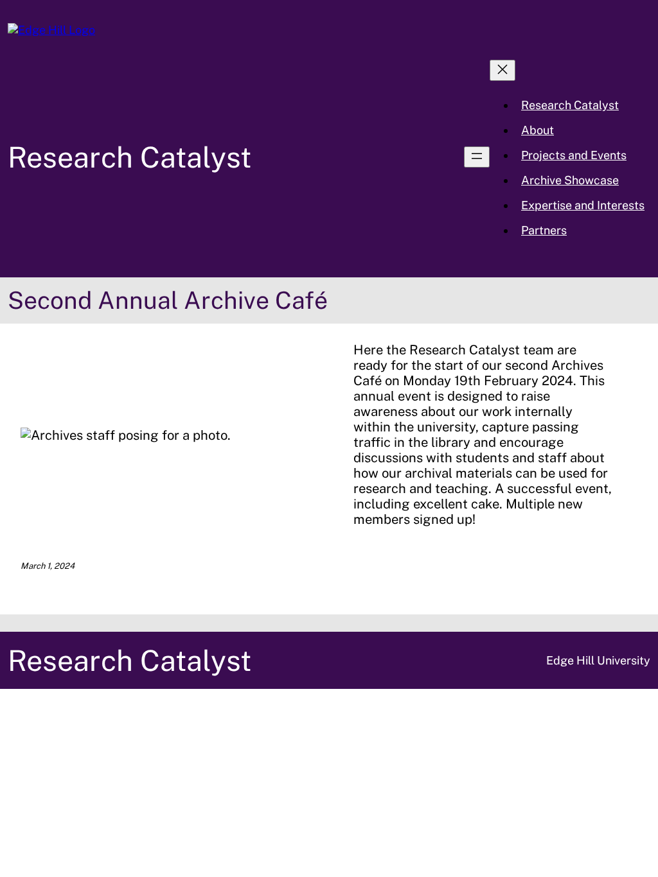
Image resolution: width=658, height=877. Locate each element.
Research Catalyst (129, 157)
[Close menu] (502, 70)
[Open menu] (477, 157)
